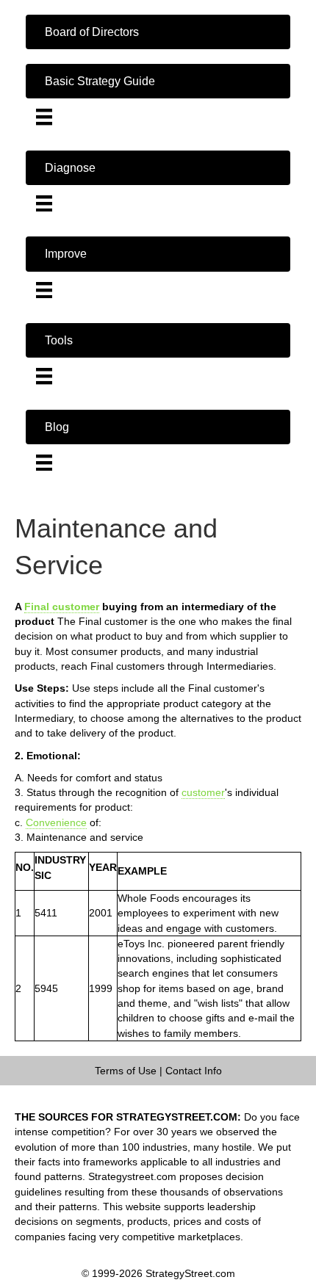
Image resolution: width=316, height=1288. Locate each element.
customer (203, 792)
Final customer (61, 606)
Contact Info (193, 1071)
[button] (158, 32)
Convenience (56, 822)
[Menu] (44, 116)
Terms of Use (126, 1071)
